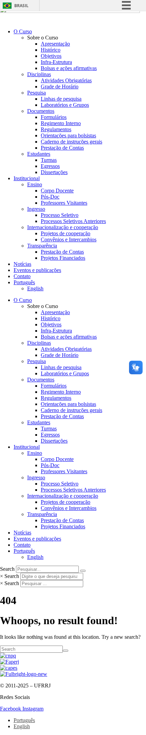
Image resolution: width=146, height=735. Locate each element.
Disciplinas (39, 74)
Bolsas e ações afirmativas (69, 68)
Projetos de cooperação (65, 233)
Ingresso (36, 209)
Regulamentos (56, 129)
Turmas (49, 160)
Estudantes (38, 154)
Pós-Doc (50, 197)
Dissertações (54, 172)
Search (7, 569)
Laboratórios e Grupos (65, 105)
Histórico (50, 50)
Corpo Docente (57, 190)
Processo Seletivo (59, 215)
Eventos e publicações (37, 270)
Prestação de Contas (62, 148)
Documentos (40, 111)
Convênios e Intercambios (68, 239)
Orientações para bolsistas (68, 135)
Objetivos (51, 56)
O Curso (23, 31)
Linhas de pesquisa (61, 99)
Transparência (42, 246)
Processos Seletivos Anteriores (73, 221)
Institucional (27, 178)
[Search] (83, 571)
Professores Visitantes (64, 203)
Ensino (34, 184)
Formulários (54, 117)
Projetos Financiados (63, 258)
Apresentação (55, 44)
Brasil (21, 5)
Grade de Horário (59, 86)
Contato (22, 276)
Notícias (22, 264)
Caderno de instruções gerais (71, 141)
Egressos (50, 166)
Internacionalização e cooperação (62, 227)
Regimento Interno (61, 123)
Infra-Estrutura (56, 62)
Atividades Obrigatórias (66, 80)
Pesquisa (36, 93)
